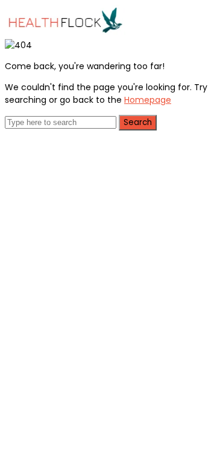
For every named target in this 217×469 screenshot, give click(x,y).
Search (138, 122)
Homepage (147, 100)
